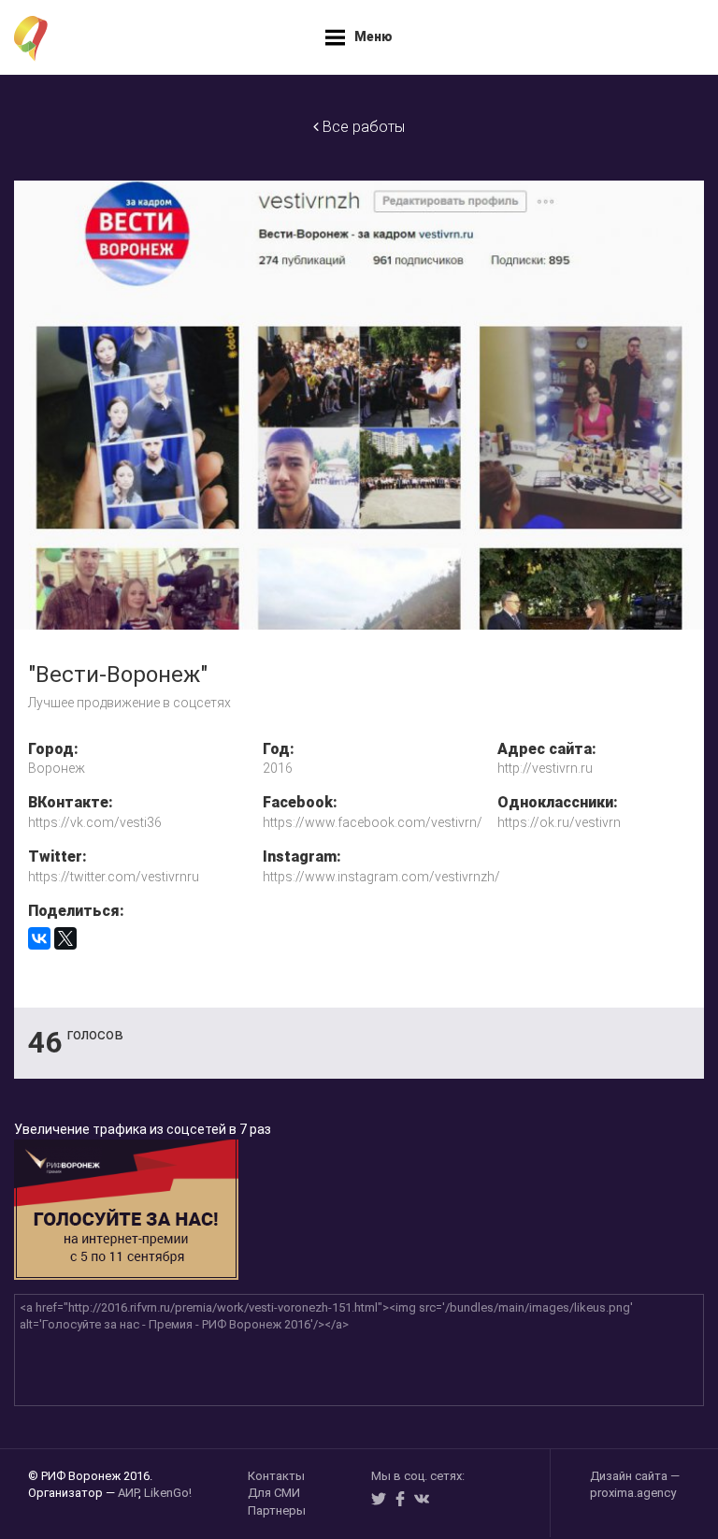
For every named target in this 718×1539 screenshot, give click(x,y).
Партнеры (277, 1510)
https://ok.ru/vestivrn (559, 822)
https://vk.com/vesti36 (95, 822)
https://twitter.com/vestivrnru (113, 876)
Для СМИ (274, 1493)
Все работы (362, 127)
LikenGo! (168, 1493)
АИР (128, 1493)
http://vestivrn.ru (545, 768)
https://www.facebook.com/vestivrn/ (366, 822)
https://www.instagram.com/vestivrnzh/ (366, 876)
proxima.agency (633, 1493)
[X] (65, 938)
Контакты (276, 1476)
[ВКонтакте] (39, 938)
